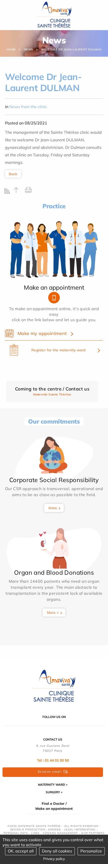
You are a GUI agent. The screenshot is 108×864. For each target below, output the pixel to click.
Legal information (79, 829)
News (28, 49)
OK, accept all (21, 850)
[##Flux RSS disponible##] (8, 192)
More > (53, 612)
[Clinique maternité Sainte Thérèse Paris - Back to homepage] (54, 14)
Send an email (50, 771)
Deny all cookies (57, 850)
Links (35, 833)
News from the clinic (28, 106)
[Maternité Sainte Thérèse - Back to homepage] (54, 686)
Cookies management (60, 833)
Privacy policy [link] (54, 858)
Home (11, 49)
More (52, 508)
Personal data (16, 833)
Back (13, 174)
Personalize (91, 850)
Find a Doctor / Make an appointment (54, 806)
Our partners (92, 833)
